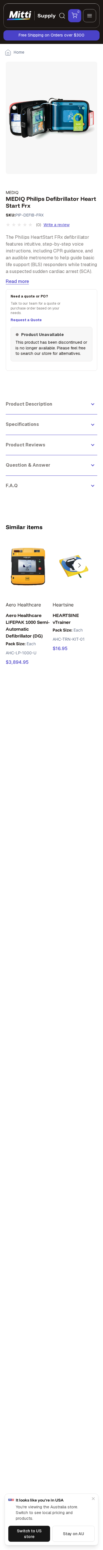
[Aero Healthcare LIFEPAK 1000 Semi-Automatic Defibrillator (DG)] (28, 567)
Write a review (56, 224)
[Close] (93, 1498)
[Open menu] (89, 15)
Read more (17, 281)
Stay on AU (73, 1533)
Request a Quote (26, 320)
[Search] (62, 15)
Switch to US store (29, 1533)
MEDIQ (12, 192)
